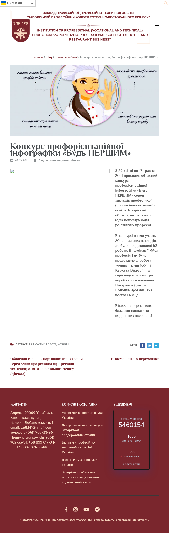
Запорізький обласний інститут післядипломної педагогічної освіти (80, 477)
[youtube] (86, 509)
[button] (166, 4)
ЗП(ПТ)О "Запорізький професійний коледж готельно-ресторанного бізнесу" (96, 519)
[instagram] (75, 509)
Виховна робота (44, 344)
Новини (63, 344)
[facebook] (66, 509)
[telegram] (97, 509)
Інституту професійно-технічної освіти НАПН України (79, 447)
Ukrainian (14, 3)
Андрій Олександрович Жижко (59, 160)
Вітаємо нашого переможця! (135, 359)
